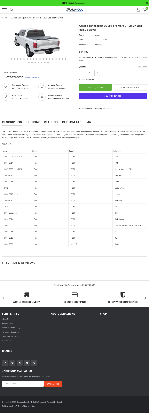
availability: (84, 44)
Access (98, 35)
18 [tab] (65, 59)
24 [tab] (45, 62)
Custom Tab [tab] (71, 122)
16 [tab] (59, 59)
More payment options (113, 103)
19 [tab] (29, 62)
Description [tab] (12, 122)
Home (4, 18)
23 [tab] (41, 62)
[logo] (74, 9)
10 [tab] (40, 59)
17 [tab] (62, 59)
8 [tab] (33, 59)
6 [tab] (27, 59)
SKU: (81, 40)
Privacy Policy (7, 323)
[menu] (4, 10)
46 (83, 108)
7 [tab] (30, 59)
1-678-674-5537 (13, 77)
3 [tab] (17, 59)
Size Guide (142, 67)
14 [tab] (53, 59)
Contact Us (6, 341)
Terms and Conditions (10, 332)
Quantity (82, 67)
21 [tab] (35, 62)
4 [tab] (21, 59)
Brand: (82, 35)
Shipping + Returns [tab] (42, 122)
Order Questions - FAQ (11, 328)
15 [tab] (56, 59)
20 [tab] (32, 62)
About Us (5, 319)
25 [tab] (48, 62)
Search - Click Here (10, 336)
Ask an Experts (31, 77)
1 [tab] (11, 59)
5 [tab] (24, 59)
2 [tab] (14, 59)
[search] (11, 9)
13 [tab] (49, 59)
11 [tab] (43, 59)
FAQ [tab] (89, 122)
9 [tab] (37, 59)
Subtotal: (82, 80)
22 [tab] (38, 62)
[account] (138, 10)
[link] (5, 363)
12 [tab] (46, 59)
